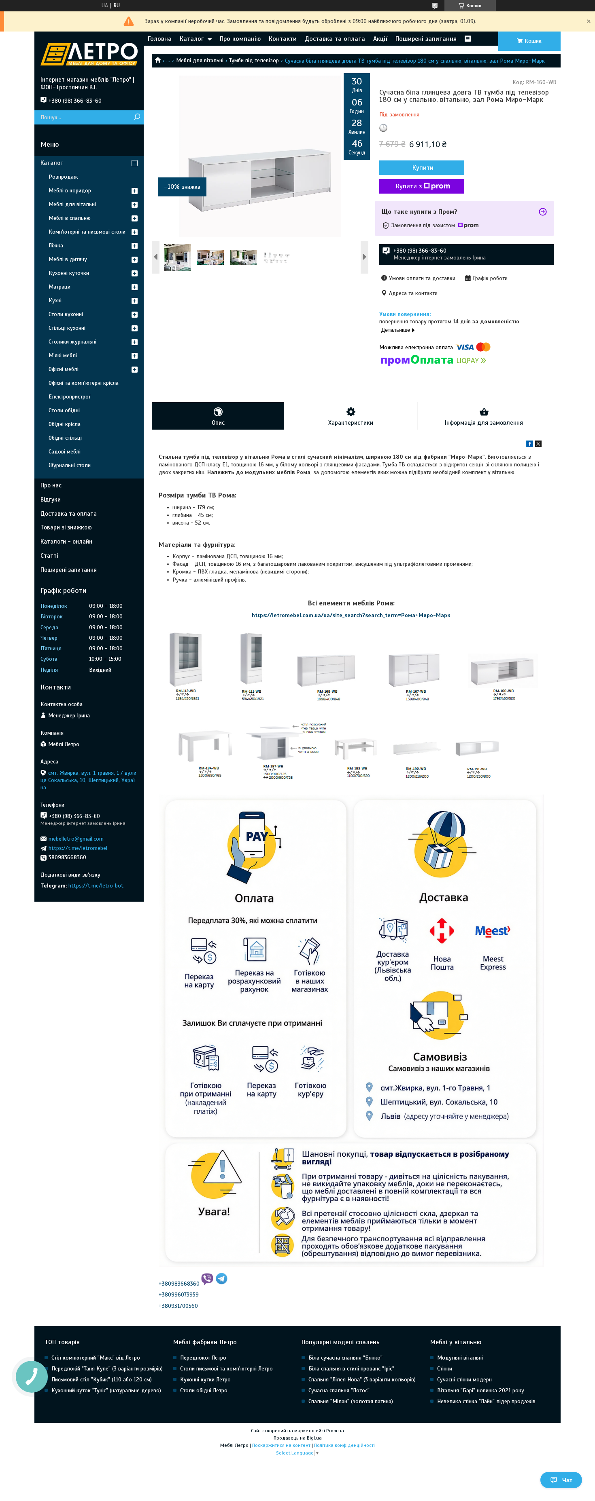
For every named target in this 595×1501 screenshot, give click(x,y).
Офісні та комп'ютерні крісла (84, 382)
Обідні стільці (65, 437)
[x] (538, 445)
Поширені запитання (426, 39)
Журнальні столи (70, 465)
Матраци (59, 286)
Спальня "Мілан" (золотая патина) (350, 1401)
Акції (380, 39)
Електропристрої (70, 396)
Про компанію (240, 39)
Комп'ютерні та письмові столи (87, 231)
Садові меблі (65, 451)
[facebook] (529, 445)
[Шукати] (137, 117)
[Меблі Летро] (89, 54)
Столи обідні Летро (203, 1390)
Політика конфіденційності (344, 1445)
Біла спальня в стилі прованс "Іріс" (351, 1368)
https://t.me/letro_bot (95, 885)
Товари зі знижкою (66, 527)
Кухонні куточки (69, 273)
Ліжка (56, 245)
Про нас (51, 485)
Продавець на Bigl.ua (298, 1438)
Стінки (444, 1368)
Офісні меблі (64, 369)
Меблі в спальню (70, 218)
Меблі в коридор (70, 190)
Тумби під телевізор (254, 60)
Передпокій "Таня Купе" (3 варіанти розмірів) (107, 1368)
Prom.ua (335, 1431)
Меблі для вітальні (199, 60)
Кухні (55, 300)
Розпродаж (63, 176)
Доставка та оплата (335, 39)
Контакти (283, 39)
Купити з (409, 186)
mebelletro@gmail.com (76, 838)
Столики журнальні (72, 341)
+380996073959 (179, 1294)
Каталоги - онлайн (66, 541)
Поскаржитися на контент (281, 1445)
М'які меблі (63, 355)
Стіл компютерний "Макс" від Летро (95, 1357)
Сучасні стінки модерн (464, 1379)
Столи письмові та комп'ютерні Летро (226, 1368)
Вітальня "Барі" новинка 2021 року (480, 1390)
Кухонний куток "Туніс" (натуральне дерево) (106, 1390)
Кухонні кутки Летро (205, 1379)
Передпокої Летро (203, 1357)
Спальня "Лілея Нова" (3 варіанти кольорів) (362, 1379)
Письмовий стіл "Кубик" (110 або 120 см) (101, 1379)
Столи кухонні (66, 314)
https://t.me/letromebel (78, 848)
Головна (160, 39)
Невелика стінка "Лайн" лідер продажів (486, 1401)
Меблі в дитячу (68, 259)
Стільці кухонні (67, 328)
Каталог (192, 39)
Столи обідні (64, 410)
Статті (49, 555)
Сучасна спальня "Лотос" (339, 1390)
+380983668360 (179, 1283)
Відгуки (50, 499)
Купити (423, 168)
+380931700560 (178, 1306)
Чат (567, 1480)
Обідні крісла (65, 424)
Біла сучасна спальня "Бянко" (345, 1357)
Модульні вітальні (460, 1357)
